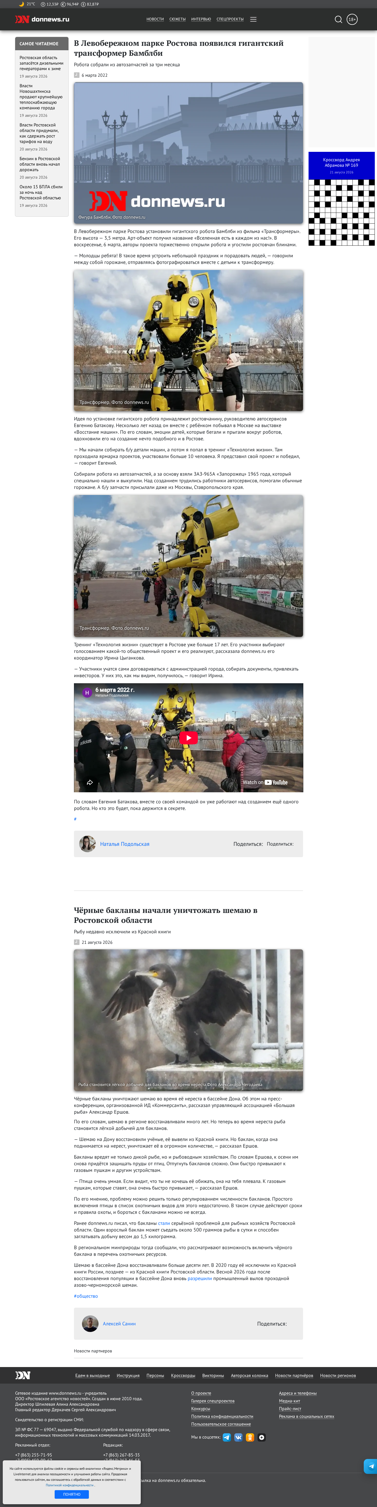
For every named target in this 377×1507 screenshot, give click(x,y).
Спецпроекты (230, 19)
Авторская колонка (249, 1375)
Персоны (155, 1375)
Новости (155, 19)
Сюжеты (177, 19)
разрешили (200, 1278)
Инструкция (128, 1375)
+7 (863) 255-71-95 (33, 1455)
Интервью (201, 19)
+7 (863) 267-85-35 (121, 1455)
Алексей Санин (119, 1323)
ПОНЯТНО (72, 1494)
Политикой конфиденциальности (70, 1485)
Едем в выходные (92, 1375)
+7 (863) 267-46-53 (121, 1460)
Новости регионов (338, 1375)
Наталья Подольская (125, 843)
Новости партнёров (294, 1375)
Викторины (213, 1375)
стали (164, 1223)
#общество (86, 1296)
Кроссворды (183, 1375)
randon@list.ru (117, 1466)
